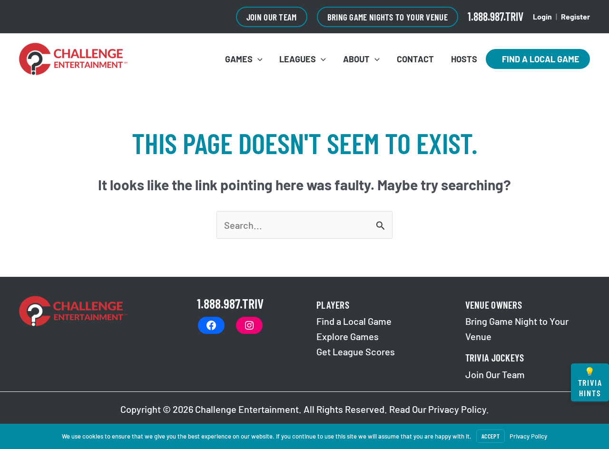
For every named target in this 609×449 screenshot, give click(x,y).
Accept (490, 436)
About (356, 59)
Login (542, 16)
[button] (271, 17)
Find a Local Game (538, 59)
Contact (415, 59)
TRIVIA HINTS (590, 382)
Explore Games (347, 336)
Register (575, 16)
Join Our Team (495, 374)
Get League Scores (355, 351)
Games (239, 59)
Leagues (297, 59)
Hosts (464, 59)
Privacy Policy (457, 409)
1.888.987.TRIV (495, 16)
